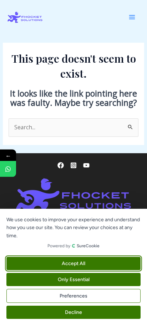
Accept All (73, 263)
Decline (73, 312)
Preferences (73, 296)
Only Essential (74, 279)
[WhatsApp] (8, 169)
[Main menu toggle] (132, 17)
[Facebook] (60, 165)
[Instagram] (73, 165)
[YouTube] (86, 165)
